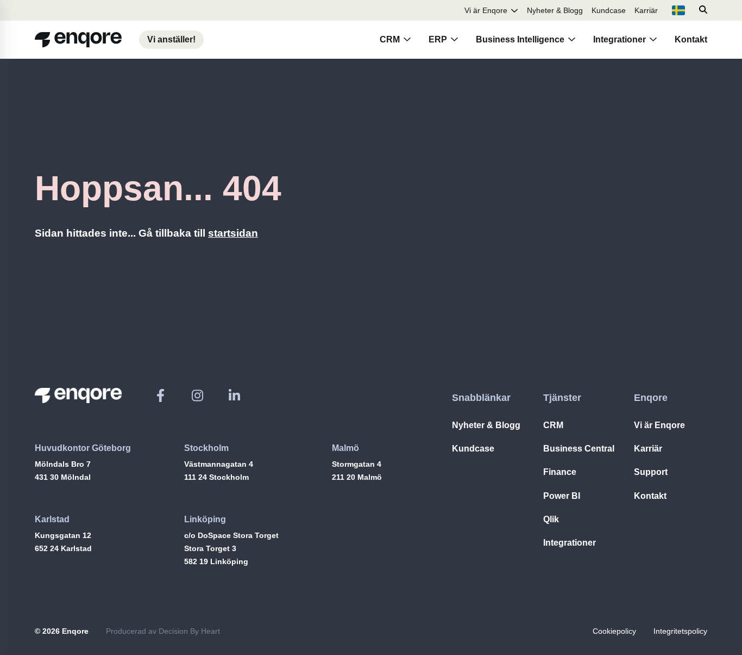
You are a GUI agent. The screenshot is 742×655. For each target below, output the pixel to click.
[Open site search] (703, 10)
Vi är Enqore (485, 10)
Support (651, 472)
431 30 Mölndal (63, 477)
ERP (438, 39)
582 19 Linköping (216, 561)
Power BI (561, 495)
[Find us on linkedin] (234, 395)
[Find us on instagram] (197, 395)
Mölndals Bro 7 (63, 464)
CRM (390, 39)
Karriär (646, 10)
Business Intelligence (520, 39)
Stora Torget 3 (210, 548)
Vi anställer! (171, 39)
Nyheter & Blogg (555, 10)
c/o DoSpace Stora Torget (231, 535)
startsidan (233, 233)
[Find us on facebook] (160, 395)
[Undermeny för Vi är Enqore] (514, 10)
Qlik (551, 519)
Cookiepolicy (614, 631)
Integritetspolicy (680, 631)
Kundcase (609, 10)
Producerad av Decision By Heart (163, 631)
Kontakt (691, 39)
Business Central (578, 448)
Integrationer (619, 39)
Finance (559, 472)
